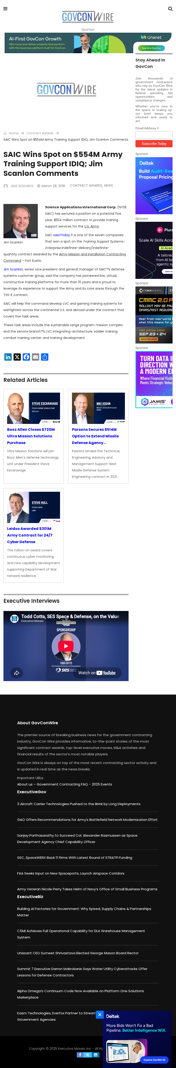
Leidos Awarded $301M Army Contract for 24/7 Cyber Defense (29, 535)
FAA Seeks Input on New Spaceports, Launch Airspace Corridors (70, 873)
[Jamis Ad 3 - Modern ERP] (154, 379)
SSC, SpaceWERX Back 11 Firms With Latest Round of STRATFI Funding (74, 857)
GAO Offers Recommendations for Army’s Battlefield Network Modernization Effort (87, 819)
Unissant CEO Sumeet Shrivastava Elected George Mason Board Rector (78, 953)
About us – (27, 784)
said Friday (61, 235)
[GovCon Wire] (87, 17)
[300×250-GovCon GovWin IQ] (136, 1039)
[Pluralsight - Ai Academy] (154, 250)
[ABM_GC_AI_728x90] (88, 43)
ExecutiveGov (31, 792)
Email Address (147, 128)
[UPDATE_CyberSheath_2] (154, 315)
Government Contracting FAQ (63, 784)
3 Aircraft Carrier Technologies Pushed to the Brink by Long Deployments (78, 803)
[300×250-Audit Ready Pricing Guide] (154, 185)
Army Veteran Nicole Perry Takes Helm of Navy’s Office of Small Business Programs (87, 889)
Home (13, 133)
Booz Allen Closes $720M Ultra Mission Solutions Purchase (31, 436)
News (108, 185)
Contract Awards (39, 133)
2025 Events (102, 784)
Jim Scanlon (13, 269)
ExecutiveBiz (30, 896)
